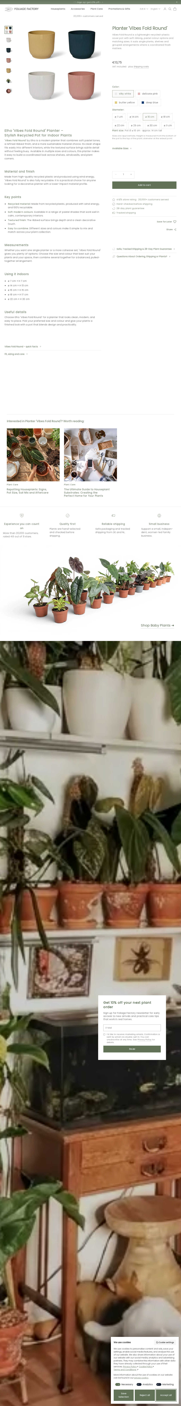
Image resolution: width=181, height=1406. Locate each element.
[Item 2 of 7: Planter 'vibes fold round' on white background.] (8, 40)
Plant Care (96, 9)
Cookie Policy (145, 1366)
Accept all (166, 1395)
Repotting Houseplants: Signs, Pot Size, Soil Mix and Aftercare (28, 491)
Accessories (78, 9)
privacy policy (141, 1377)
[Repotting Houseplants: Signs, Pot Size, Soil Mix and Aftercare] (33, 454)
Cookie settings (166, 1342)
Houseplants (58, 9)
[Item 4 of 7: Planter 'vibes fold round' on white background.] (8, 60)
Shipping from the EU (88, 16)
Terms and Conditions (125, 1369)
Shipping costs (141, 66)
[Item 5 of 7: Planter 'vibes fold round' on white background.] (8, 71)
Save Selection (123, 1395)
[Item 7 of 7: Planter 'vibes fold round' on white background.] (8, 91)
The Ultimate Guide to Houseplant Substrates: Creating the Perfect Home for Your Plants (87, 492)
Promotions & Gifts (119, 9)
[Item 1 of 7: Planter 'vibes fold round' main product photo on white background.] (8, 30)
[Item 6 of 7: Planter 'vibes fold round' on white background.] (8, 81)
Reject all (145, 1395)
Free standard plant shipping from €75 (88, 2)
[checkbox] (123, 1384)
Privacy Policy (144, 1039)
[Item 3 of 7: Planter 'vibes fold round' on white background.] (8, 50)
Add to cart (144, 185)
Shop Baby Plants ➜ (157, 625)
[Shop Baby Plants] (83, 589)
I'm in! (132, 1048)
